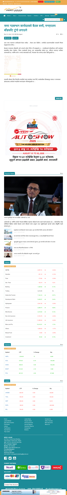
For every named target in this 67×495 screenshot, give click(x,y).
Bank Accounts (17, 3)
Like (16, 38)
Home (5, 419)
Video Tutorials (49, 421)
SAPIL (7, 356)
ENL (6, 409)
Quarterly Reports (29, 426)
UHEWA (7, 392)
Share (8, 38)
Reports (29, 15)
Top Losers (7, 431)
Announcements (22, 15)
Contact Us (10, 3)
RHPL (6, 405)
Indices (6, 426)
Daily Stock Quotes (9, 422)
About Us (5, 3)
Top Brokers (7, 428)
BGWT (7, 369)
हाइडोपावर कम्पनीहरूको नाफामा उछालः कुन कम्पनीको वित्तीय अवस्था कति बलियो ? (33, 230)
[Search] (61, 19)
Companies (27, 428)
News (14, 15)
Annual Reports (29, 424)
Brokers (27, 430)
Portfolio (36, 15)
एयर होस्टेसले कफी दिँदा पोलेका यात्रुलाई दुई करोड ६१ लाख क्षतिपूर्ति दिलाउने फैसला (34, 236)
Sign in (58, 98)
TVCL (6, 397)
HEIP (6, 401)
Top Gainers (7, 430)
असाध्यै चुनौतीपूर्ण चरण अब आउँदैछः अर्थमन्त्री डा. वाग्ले (17, 217)
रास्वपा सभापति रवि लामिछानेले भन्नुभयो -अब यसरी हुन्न (27, 253)
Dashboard (53, 15)
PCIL (6, 373)
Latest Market (7, 421)
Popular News (28, 421)
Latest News (28, 419)
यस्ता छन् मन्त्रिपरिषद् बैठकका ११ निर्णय (23, 248)
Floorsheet (7, 424)
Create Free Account (49, 1)
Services (47, 15)
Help (57, 1)
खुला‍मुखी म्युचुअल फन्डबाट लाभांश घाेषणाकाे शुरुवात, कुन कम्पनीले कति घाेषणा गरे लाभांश (34, 242)
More (61, 173)
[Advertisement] (35, 92)
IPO (41, 15)
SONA (7, 365)
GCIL (6, 360)
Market (9, 15)
